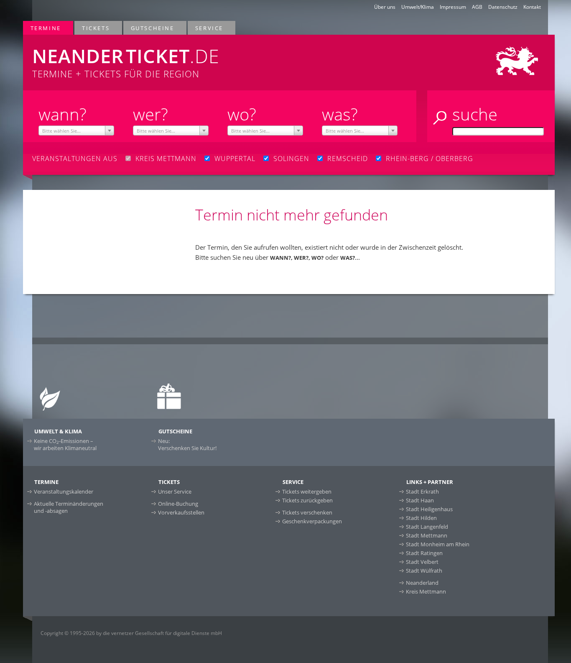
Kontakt (532, 6)
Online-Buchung (178, 503)
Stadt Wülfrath (424, 570)
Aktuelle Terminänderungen (68, 507)
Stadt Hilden (421, 518)
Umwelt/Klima (417, 6)
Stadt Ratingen (424, 553)
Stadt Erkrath (422, 491)
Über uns (384, 6)
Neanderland (422, 582)
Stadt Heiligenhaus (429, 509)
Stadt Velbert (422, 562)
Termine (42, 28)
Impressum (453, 6)
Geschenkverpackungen (312, 521)
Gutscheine (148, 28)
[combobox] (76, 130)
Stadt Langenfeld (427, 526)
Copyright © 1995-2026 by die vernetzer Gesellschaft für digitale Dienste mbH (131, 633)
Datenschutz (502, 6)
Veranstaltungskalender (63, 491)
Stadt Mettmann (426, 535)
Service (205, 28)
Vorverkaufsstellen (181, 512)
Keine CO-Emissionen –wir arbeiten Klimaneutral (65, 444)
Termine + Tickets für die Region (125, 61)
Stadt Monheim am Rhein (437, 544)
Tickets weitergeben (306, 491)
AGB (477, 6)
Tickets (92, 28)
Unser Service (174, 491)
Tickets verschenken (307, 512)
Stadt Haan (420, 500)
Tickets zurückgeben (307, 500)
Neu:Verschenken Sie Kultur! (187, 444)
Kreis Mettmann (426, 591)
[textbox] (76, 131)
